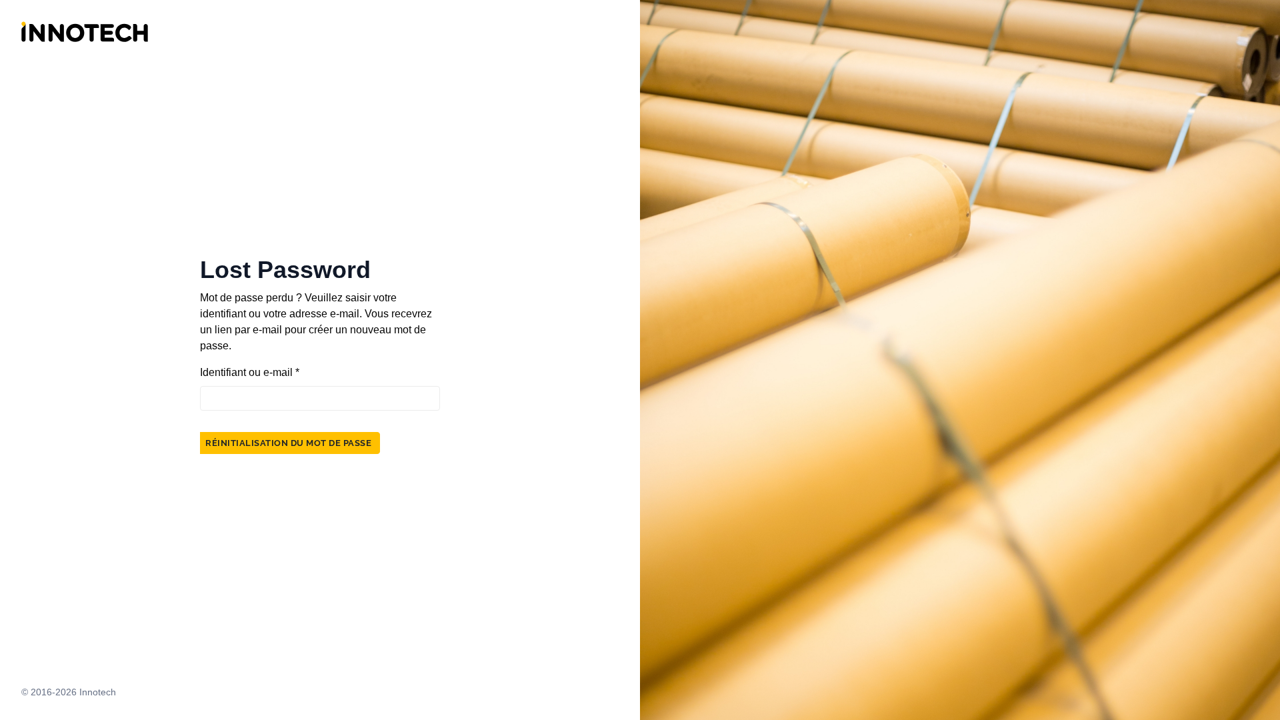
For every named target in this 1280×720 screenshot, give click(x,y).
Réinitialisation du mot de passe (288, 443)
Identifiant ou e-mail (249, 372)
